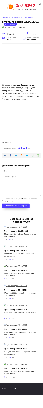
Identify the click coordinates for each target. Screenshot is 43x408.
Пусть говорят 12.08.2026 (15, 329)
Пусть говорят (10, 24)
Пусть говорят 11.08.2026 (15, 349)
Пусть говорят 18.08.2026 (16, 270)
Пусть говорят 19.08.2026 (16, 251)
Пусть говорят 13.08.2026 (15, 310)
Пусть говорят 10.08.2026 (16, 368)
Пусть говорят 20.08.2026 (16, 231)
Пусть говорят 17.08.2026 (15, 290)
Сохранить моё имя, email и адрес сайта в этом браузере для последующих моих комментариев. (22, 200)
